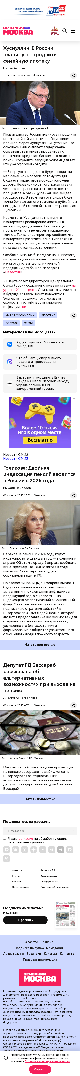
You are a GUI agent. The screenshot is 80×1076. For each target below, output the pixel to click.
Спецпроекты (49, 882)
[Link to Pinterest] (6, 858)
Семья (28, 323)
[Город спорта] (54, 31)
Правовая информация (40, 959)
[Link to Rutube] (69, 849)
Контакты (67, 954)
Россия (11, 323)
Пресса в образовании (55, 887)
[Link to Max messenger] (6, 849)
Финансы (39, 75)
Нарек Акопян (14, 68)
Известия (13, 272)
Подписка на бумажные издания (39, 948)
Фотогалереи (20, 887)
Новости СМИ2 (15, 458)
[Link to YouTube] (42, 849)
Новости (17, 870)
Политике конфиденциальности (47, 1061)
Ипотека (48, 315)
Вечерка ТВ (48, 870)
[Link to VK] (15, 849)
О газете (31, 942)
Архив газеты (49, 876)
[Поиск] (65, 31)
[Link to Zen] (33, 849)
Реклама (47, 942)
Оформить (25, 920)
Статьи (16, 876)
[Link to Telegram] (51, 849)
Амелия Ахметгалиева (20, 698)
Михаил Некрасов (17, 488)
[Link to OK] (24, 849)
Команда (50, 954)
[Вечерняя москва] (40, 977)
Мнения (16, 882)
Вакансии (34, 954)
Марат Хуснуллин (20, 315)
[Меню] (73, 31)
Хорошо (40, 1069)
